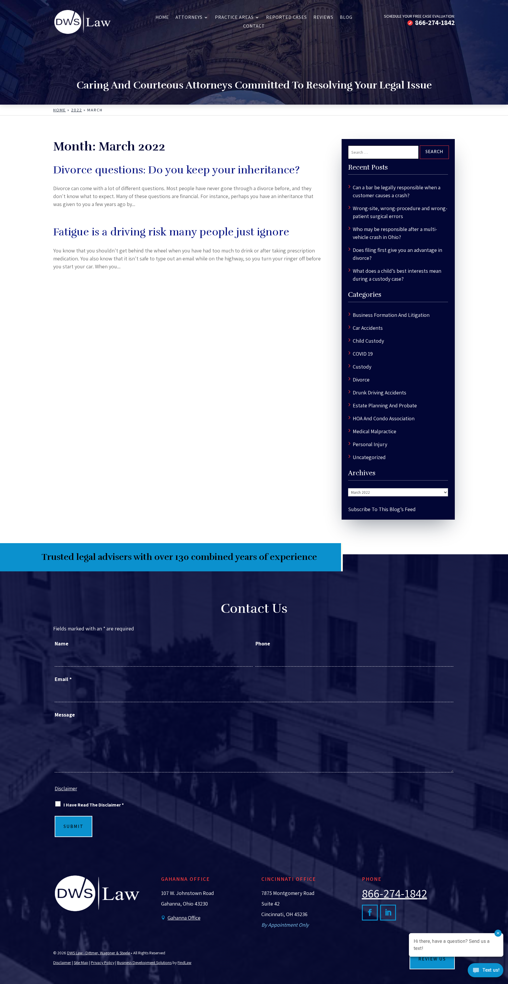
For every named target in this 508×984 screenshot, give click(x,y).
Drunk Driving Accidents (379, 392)
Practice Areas (234, 17)
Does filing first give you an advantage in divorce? (397, 254)
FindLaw (184, 962)
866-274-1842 (435, 22)
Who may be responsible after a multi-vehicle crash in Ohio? (395, 233)
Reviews (323, 17)
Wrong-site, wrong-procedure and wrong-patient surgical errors (400, 212)
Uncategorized (369, 457)
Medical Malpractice (374, 431)
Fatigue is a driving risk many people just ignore (171, 231)
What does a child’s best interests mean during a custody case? (397, 274)
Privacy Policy (102, 962)
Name (61, 643)
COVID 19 (363, 353)
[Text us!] (485, 972)
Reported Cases (286, 17)
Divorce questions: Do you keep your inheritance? (176, 169)
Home (162, 17)
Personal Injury (370, 444)
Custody (362, 366)
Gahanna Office (184, 917)
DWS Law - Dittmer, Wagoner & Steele (98, 952)
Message (65, 714)
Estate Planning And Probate (385, 405)
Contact (254, 26)
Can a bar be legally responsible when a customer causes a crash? (396, 191)
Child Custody (368, 340)
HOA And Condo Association (384, 418)
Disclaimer (66, 788)
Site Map (81, 962)
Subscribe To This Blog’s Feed (382, 509)
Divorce (361, 379)
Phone (262, 643)
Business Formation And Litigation (391, 315)
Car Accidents (368, 327)
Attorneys (189, 17)
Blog (346, 17)
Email (63, 679)
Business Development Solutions (144, 962)
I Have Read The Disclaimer (93, 805)
